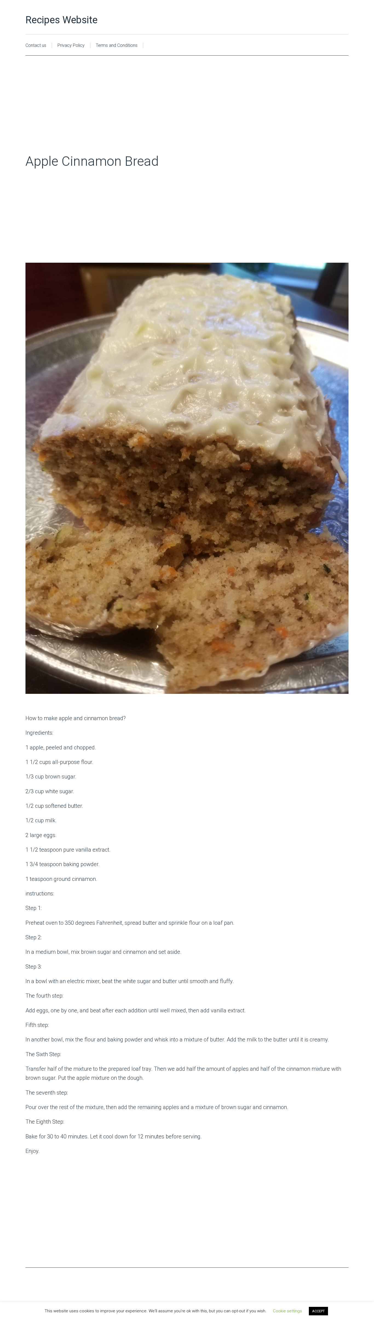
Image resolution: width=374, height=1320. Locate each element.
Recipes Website (61, 20)
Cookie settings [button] (287, 1310)
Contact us (35, 45)
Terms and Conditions (116, 45)
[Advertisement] (187, 112)
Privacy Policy (71, 45)
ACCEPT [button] (318, 1311)
